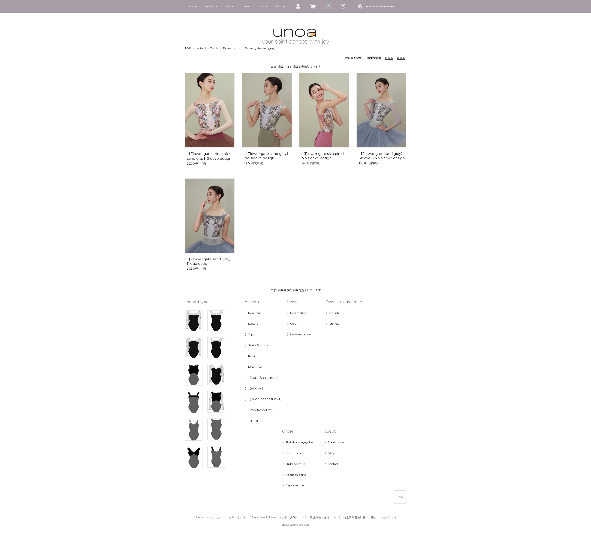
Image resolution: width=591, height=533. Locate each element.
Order (230, 6)
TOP (188, 48)
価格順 (389, 58)
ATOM (391, 517)
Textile (214, 48)
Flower (227, 48)
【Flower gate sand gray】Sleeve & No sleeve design (382, 155)
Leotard (201, 48)
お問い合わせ (237, 517)
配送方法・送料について (325, 517)
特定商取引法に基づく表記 (360, 517)
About (263, 6)
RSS (382, 517)
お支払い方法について (293, 517)
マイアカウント (216, 517)
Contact (281, 6)
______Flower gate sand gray (255, 48)
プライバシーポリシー (262, 517)
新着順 (401, 58)
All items (211, 6)
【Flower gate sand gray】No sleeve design (267, 155)
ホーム (199, 517)
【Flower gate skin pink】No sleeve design (324, 155)
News (246, 6)
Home (193, 6)
